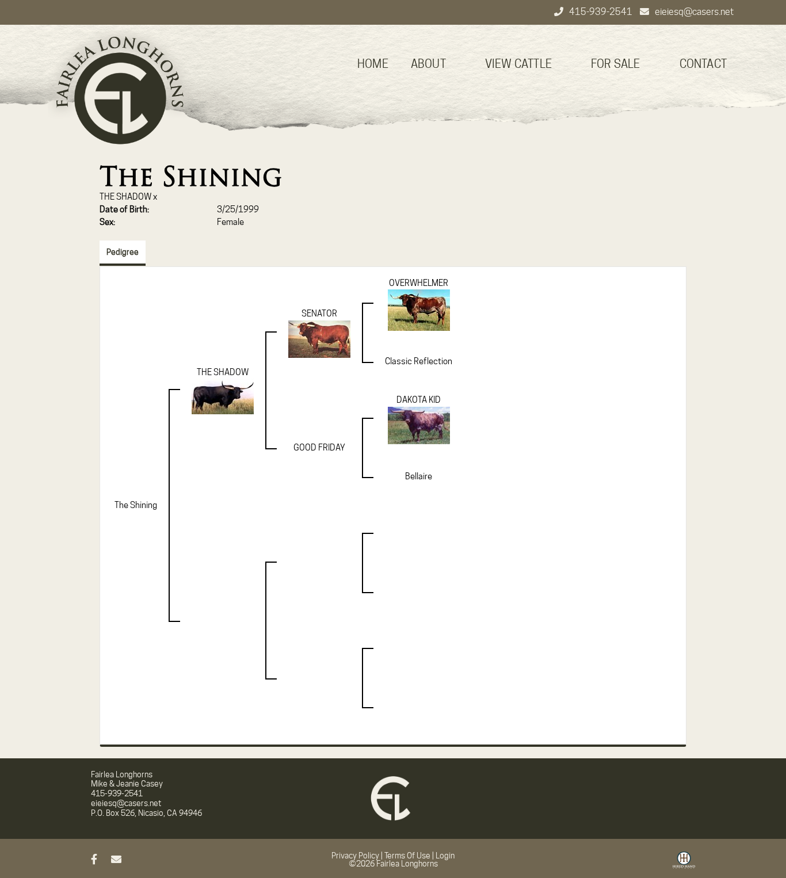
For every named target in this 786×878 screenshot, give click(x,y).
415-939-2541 (601, 11)
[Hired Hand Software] (684, 864)
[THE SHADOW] (223, 396)
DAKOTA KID (418, 400)
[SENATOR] (319, 338)
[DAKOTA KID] (419, 424)
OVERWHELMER (418, 283)
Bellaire (418, 476)
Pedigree (122, 252)
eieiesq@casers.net (694, 11)
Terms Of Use (407, 855)
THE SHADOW (125, 197)
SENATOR (319, 313)
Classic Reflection (418, 361)
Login (445, 855)
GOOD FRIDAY (319, 447)
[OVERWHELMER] (419, 309)
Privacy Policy (355, 855)
